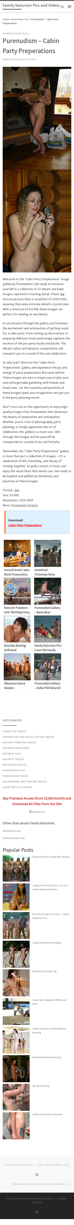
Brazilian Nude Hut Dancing (47, 1057)
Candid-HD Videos (14, 731)
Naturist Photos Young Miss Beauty (51, 856)
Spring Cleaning (41, 1085)
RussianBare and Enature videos (25, 781)
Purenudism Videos (16, 776)
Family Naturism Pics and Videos (35, 1198)
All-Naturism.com (12, 830)
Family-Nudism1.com (14, 838)
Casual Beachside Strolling (47, 942)
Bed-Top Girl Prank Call (44, 971)
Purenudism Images (24, 505)
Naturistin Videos (15, 764)
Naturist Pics (12, 753)
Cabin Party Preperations (24, 525)
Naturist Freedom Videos (20, 742)
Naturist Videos (13, 759)
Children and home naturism (47, 1114)
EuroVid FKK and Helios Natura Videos (28, 736)
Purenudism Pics (20, 19)
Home (6, 19)
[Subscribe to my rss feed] (37, 1212)
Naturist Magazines (16, 748)
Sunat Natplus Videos (17, 787)
